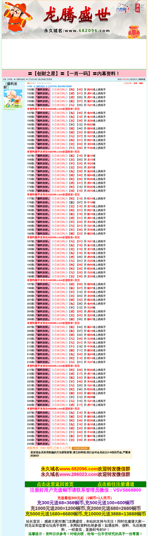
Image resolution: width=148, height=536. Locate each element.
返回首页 (133, 79)
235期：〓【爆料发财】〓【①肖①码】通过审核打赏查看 (29, 79)
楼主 (29, 83)
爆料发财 (10, 85)
